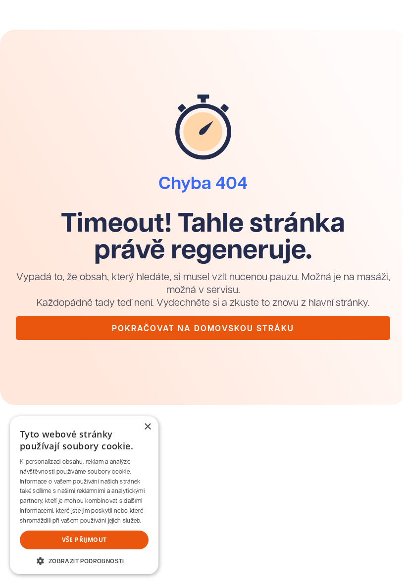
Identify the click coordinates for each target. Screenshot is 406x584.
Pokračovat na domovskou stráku (203, 328)
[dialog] (84, 495)
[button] (84, 560)
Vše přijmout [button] (84, 539)
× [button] (147, 427)
